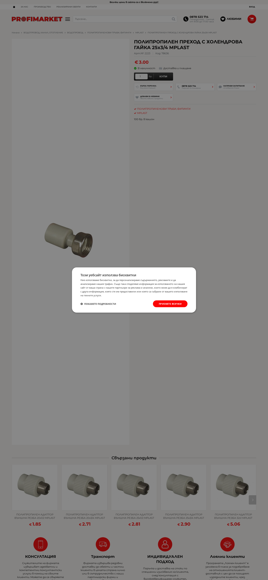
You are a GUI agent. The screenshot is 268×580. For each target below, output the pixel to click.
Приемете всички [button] (170, 303)
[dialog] (134, 290)
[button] (98, 304)
